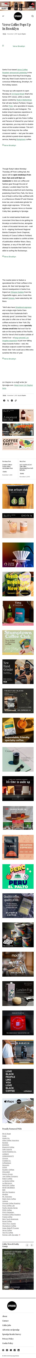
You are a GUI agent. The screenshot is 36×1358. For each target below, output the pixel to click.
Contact (5, 1321)
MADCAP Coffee (8, 1185)
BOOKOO (5, 1145)
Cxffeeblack (6, 1163)
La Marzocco (7, 1183)
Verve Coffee (7, 1230)
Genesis (11, 298)
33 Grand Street (17, 94)
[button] (3, 16)
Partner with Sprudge (10, 1235)
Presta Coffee (7, 1217)
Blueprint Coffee (8, 1147)
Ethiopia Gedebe (17, 292)
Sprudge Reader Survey (11, 1334)
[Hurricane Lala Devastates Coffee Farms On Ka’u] (18, 1269)
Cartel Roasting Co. (9, 1152)
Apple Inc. (6, 1138)
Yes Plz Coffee (7, 1233)
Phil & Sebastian (8, 1212)
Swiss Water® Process (10, 1228)
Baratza (5, 1143)
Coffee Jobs (6, 1325)
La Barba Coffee (8, 1181)
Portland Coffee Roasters (11, 1215)
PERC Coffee (7, 1210)
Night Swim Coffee (9, 1199)
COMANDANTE (8, 1156)
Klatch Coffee (7, 1179)
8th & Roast (6, 1134)
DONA (4, 1167)
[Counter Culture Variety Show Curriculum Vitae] (10, 469)
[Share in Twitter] (8, 401)
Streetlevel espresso (23, 307)
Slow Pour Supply (9, 1224)
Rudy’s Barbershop (24, 100)
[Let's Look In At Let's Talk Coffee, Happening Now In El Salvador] (26, 469)
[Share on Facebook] (4, 401)
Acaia (4, 1136)
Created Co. (6, 1161)
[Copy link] (16, 401)
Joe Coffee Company (10, 1176)
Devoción (5, 1165)
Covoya (5, 1158)
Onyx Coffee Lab (8, 1206)
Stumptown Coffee (9, 1226)
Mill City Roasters (8, 1192)
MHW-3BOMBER (8, 1188)
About (4, 1316)
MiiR (3, 1190)
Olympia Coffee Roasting (11, 1203)
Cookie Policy (7, 1343)
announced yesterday (18, 73)
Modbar (5, 1194)
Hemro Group (7, 1174)
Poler (11, 106)
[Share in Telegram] (12, 401)
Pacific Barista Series (10, 1208)
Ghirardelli (6, 1172)
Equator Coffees (8, 1170)
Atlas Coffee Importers (10, 1140)
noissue (5, 1201)
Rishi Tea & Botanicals (10, 1219)
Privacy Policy (8, 1339)
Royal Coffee (7, 1221)
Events (5, 471)
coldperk (5, 1154)
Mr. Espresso (7, 1197)
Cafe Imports (7, 1149)
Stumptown (21, 139)
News (4, 34)
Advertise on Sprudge (10, 1330)
